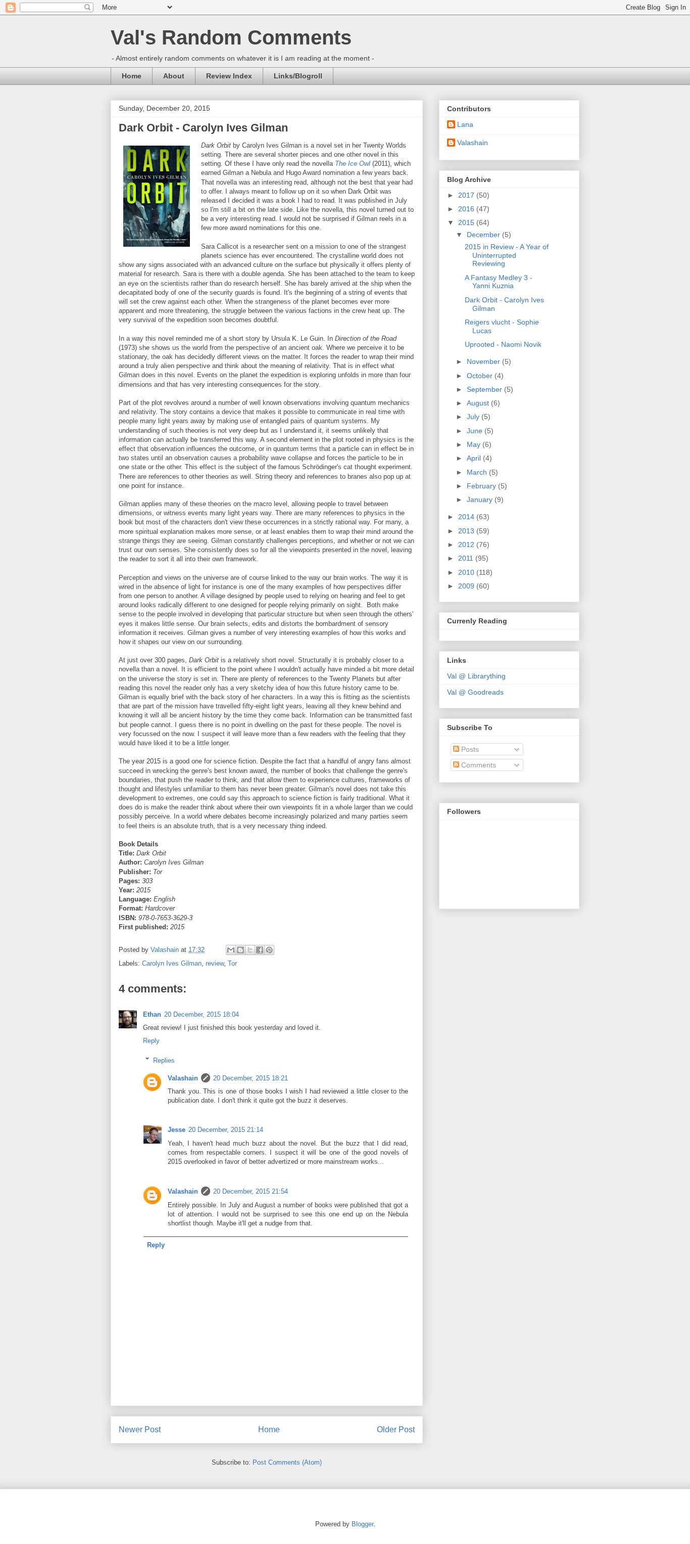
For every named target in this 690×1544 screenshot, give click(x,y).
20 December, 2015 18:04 (201, 1014)
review (215, 963)
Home (131, 76)
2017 (467, 195)
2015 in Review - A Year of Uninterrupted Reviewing (507, 255)
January (481, 499)
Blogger (362, 1524)
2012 (467, 544)
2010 (467, 572)
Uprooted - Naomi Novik (503, 344)
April (475, 458)
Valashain (183, 1078)
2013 (467, 531)
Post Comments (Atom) (287, 1462)
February (482, 486)
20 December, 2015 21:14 (225, 1129)
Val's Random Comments (231, 37)
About (173, 76)
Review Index (229, 76)
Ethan (152, 1014)
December (484, 235)
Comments (477, 765)
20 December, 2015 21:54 (250, 1191)
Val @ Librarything (476, 676)
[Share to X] (250, 950)
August (479, 403)
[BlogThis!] (240, 950)
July (474, 417)
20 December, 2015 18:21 (250, 1078)
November (484, 361)
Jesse (176, 1129)
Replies (164, 1060)
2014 (467, 517)
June (475, 431)
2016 (467, 209)
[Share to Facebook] (260, 950)
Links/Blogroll (298, 76)
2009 (467, 586)
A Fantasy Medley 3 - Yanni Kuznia (498, 282)
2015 (467, 222)
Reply (151, 1041)
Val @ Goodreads (475, 692)
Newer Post (140, 1429)
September (485, 389)
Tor (232, 963)
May (474, 444)
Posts (469, 749)
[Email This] (231, 950)
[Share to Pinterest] (269, 950)
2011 (466, 558)
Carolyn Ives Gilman (172, 963)
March (478, 472)
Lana (465, 124)
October (481, 376)
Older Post (396, 1429)
